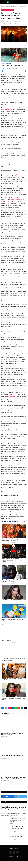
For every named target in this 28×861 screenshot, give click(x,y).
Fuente (3, 491)
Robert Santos (8, 21)
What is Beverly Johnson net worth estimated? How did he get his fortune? (18, 836)
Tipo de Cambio (16, 856)
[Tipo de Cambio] (14, 2)
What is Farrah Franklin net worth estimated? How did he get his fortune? (18, 828)
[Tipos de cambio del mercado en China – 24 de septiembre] (14, 746)
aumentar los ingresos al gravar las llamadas (15, 174)
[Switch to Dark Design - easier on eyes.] (24, 2)
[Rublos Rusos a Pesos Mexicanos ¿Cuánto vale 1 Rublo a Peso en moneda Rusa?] (14, 724)
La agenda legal (11, 396)
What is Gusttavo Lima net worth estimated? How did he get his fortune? (18, 820)
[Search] (26, 2)
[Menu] (2, 2)
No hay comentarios (6, 23)
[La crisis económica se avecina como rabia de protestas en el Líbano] (14, 34)
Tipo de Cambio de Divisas (7, 9)
